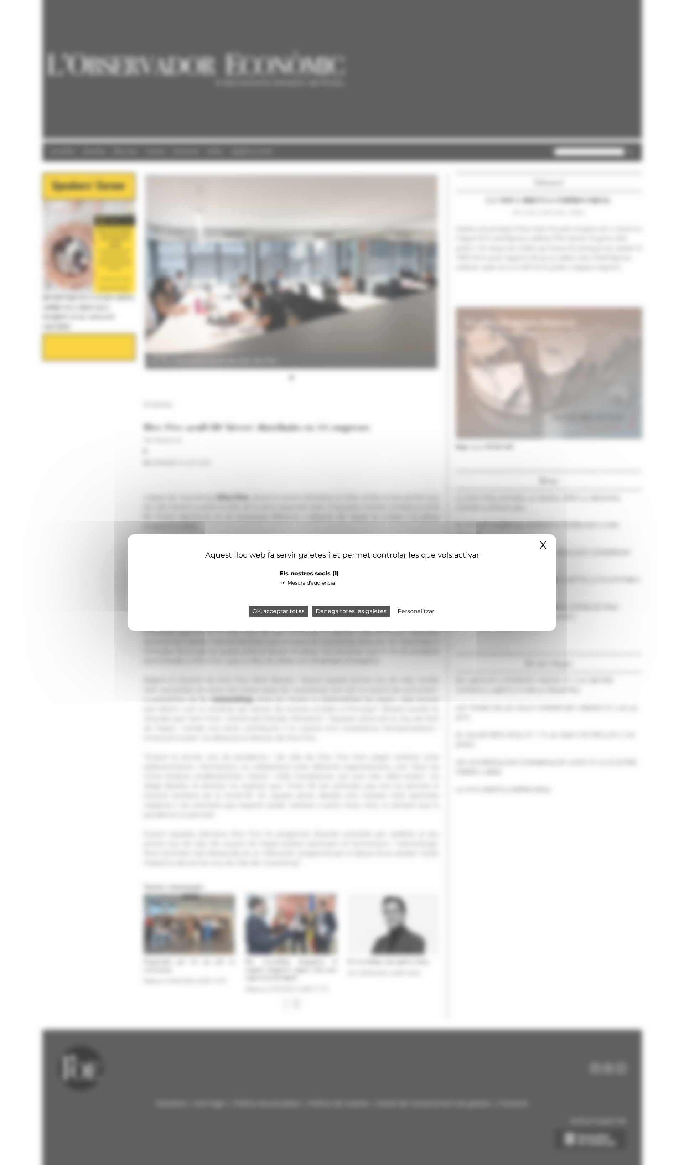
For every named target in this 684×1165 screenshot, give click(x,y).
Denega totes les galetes (351, 611)
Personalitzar (416, 611)
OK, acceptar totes (278, 611)
